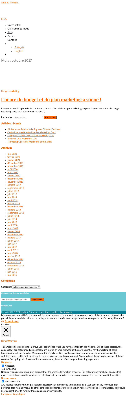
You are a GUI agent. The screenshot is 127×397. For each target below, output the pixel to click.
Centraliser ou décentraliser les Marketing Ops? (31, 132)
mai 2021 (12, 154)
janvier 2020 (13, 176)
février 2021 (13, 157)
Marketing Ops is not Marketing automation (29, 142)
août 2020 (12, 169)
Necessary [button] (6, 362)
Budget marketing (10, 91)
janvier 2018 (13, 231)
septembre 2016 (15, 266)
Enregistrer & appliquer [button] (13, 394)
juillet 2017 (13, 241)
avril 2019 (12, 200)
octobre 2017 (14, 238)
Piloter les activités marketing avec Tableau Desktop (33, 129)
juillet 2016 (13, 269)
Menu (4, 19)
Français (19, 47)
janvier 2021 (13, 160)
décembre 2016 (15, 259)
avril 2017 (12, 250)
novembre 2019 (15, 182)
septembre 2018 (15, 213)
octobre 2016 (14, 262)
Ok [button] (2, 321)
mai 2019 (12, 197)
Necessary (10, 366)
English (18, 51)
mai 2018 (12, 222)
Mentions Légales (49, 312)
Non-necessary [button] (8, 378)
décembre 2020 (15, 163)
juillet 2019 (13, 191)
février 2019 (13, 203)
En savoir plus (11, 321)
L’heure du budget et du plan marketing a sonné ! (51, 100)
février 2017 (13, 256)
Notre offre (13, 25)
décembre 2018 (15, 207)
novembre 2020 (15, 166)
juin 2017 (12, 244)
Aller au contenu (9, 3)
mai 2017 (12, 247)
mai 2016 (12, 275)
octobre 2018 (14, 210)
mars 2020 (12, 172)
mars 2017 (12, 253)
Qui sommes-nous (18, 29)
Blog (10, 32)
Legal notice (66, 312)
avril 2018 (12, 225)
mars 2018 (12, 228)
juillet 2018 (13, 216)
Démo (10, 36)
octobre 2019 (14, 185)
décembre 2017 (15, 235)
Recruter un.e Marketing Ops (22, 139)
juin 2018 (12, 219)
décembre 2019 (15, 179)
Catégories (6, 287)
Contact (12, 40)
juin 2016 (12, 272)
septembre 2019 (15, 188)
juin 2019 (12, 194)
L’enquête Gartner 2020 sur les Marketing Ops (30, 135)
